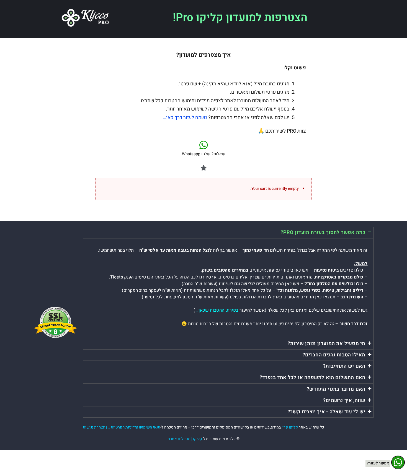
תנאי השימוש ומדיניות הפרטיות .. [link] (134, 427)
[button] (228, 232)
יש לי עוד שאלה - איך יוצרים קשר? (326, 412)
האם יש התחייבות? (344, 366)
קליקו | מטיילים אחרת (185, 439)
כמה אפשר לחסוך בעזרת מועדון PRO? (323, 232)
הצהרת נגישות (94, 427)
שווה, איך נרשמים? (344, 400)
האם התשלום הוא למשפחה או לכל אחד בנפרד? (312, 377)
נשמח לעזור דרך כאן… (185, 117)
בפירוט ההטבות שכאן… (216, 310)
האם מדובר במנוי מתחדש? (336, 389)
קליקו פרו (290, 427)
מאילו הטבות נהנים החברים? (334, 355)
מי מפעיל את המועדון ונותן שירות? (326, 343)
